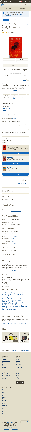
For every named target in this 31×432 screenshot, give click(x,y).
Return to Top (19, 367)
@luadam (25, 341)
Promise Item (5, 257)
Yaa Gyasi (5, 30)
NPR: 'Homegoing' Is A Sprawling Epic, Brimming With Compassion (13, 302)
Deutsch (4, 392)
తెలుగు (3, 410)
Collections (18, 364)
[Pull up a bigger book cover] (15, 57)
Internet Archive (9, 422)
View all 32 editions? (22, 138)
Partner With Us (6, 361)
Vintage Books (14, 98)
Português (4, 405)
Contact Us (18, 375)
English (22, 97)
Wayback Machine (13, 427)
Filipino (4, 415)
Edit (28, 79)
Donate (19, 1)
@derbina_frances (9, 341)
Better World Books (7, 108)
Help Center (18, 373)
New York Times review (9, 309)
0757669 (27, 421)
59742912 (13, 243)
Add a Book (18, 378)
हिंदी (3, 398)
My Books (8, 8)
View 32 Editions (14, 19)
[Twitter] (20, 382)
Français (4, 397)
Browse (22, 8)
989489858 (13, 238)
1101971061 (13, 241)
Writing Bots (5, 378)
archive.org (6, 429)
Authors (18, 361)
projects (15, 426)
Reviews (27, 19)
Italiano (4, 402)
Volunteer (4, 359)
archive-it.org (15, 429)
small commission (6, 115)
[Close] (27, 13)
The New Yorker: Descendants (11, 296)
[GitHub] (23, 382)
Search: (4, 142)
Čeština (4, 390)
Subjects (18, 362)
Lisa (9, 284)
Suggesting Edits (20, 377)
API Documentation (6, 375)
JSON (16, 350)
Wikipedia (5, 297)
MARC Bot (24, 79)
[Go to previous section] (1, 20)
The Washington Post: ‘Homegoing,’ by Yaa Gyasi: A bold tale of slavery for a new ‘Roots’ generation (15, 306)
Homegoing (12, 24)
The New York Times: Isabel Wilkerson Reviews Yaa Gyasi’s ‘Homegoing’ (13, 299)
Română (4, 407)
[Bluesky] (17, 382)
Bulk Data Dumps (6, 377)
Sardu (3, 408)
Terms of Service (6, 365)
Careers (4, 362)
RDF (14, 350)
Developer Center (6, 373)
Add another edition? (23, 183)
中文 (3, 413)
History (24, 80)
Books (17, 359)
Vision (3, 357)
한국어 (3, 403)
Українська (4, 411)
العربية (3, 389)
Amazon (4, 110)
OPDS (20, 350)
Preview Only (15, 153)
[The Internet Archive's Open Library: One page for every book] (7, 4)
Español (4, 395)
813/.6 (12, 208)
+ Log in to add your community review (14, 323)
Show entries (6, 140)
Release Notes (19, 380)
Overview (6, 19)
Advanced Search (20, 365)
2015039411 (14, 236)
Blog (3, 364)
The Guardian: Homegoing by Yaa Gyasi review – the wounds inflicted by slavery (13, 293)
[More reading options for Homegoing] (27, 65)
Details (21, 19)
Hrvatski (4, 400)
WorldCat (5, 105)
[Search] (22, 4)
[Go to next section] (29, 20)
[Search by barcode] (25, 4)
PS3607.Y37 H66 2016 (16, 211)
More (5, 112)
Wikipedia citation (25, 350)
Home (17, 357)
